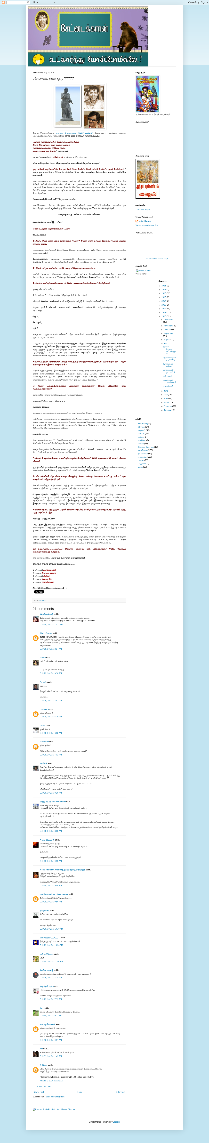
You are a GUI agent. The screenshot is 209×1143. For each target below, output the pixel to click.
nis (41, 1049)
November (169, 326)
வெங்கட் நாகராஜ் (46, 970)
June (166, 391)
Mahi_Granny (46, 633)
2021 (164, 286)
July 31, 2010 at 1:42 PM (51, 1056)
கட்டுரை (141, 433)
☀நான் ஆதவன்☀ (47, 840)
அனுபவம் (42, 600)
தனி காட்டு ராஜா (46, 954)
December (168, 319)
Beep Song (143, 423)
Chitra (43, 658)
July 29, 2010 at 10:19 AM (51, 929)
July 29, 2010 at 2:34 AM (51, 649)
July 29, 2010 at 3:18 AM (51, 673)
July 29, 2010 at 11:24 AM (51, 961)
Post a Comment (44, 1086)
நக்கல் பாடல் (143, 454)
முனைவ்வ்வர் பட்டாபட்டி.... (50, 938)
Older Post (120, 1092)
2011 (164, 312)
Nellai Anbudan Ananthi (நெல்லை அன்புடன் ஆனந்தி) (62, 870)
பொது (140, 467)
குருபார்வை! (168, 386)
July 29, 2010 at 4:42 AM (51, 700)
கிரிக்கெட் (142, 440)
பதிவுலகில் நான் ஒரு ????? (169, 359)
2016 (164, 293)
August (167, 339)
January (167, 410)
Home (79, 1092)
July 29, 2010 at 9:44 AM (51, 885)
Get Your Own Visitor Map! (156, 259)
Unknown (44, 742)
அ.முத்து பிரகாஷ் (46, 614)
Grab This (141, 210)
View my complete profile (147, 225)
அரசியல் (141, 427)
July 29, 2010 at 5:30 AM (51, 717)
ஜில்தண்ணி (44, 910)
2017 (164, 289)
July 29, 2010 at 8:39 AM (51, 831)
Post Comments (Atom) (55, 1097)
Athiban (43, 1065)
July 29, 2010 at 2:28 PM (51, 977)
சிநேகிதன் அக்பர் (47, 986)
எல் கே (42, 725)
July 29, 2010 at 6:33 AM (51, 733)
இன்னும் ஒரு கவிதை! (168, 365)
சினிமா (141, 443)
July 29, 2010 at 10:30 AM (51, 945)
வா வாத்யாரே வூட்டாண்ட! (169, 371)
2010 (164, 316)
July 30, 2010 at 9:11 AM (51, 1015)
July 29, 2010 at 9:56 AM (51, 902)
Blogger (116, 1122)
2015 (164, 297)
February (168, 406)
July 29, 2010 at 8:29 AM (51, 793)
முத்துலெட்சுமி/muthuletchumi (53, 802)
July (166, 343)
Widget (147, 210)
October (167, 329)
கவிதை (141, 437)
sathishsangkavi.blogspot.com (54, 894)
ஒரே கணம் (167, 376)
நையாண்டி (142, 457)
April (166, 398)
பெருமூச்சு (142, 463)
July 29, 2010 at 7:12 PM (51, 999)
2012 (164, 309)
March (167, 402)
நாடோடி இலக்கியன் (48, 1024)
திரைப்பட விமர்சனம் (146, 447)
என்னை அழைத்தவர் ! (74, 133)
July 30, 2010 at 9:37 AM (51, 1040)
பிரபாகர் (43, 682)
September (169, 333)
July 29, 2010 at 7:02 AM (51, 755)
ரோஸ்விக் (44, 763)
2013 (164, 305)
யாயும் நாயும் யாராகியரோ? (169, 381)
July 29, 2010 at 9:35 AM (51, 861)
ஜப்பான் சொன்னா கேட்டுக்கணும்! (169, 350)
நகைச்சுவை (143, 450)
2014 (164, 301)
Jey (41, 1008)
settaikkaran (145, 221)
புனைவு (141, 460)
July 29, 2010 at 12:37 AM (51, 624)
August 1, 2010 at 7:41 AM (51, 1081)
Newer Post (38, 1092)
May (166, 395)
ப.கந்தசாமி (44, 709)
